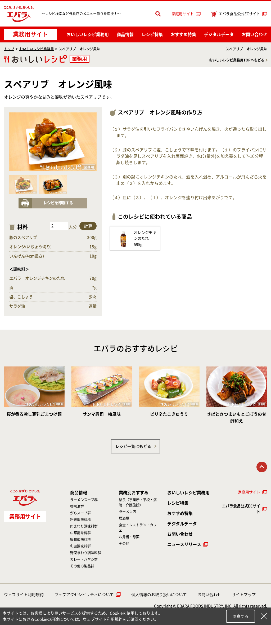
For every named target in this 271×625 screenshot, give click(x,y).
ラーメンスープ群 (84, 499)
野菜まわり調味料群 (85, 552)
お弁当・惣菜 (129, 537)
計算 (88, 226)
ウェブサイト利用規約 (24, 595)
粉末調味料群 (80, 519)
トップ (9, 49)
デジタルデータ (219, 34)
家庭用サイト (182, 14)
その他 (124, 543)
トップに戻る (261, 467)
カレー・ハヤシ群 (84, 559)
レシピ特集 (152, 34)
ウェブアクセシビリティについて (84, 595)
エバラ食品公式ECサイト (239, 14)
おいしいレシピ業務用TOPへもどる (236, 60)
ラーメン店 (127, 511)
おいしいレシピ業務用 (36, 49)
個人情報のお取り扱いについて (159, 595)
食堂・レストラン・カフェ (138, 527)
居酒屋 (124, 518)
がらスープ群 (80, 513)
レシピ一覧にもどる (133, 446)
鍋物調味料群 (80, 539)
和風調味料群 (80, 546)
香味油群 (77, 506)
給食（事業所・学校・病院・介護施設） (138, 502)
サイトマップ (244, 595)
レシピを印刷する (58, 203)
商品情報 (125, 34)
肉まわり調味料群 (84, 526)
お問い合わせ (254, 34)
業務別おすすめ (133, 493)
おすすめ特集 (183, 34)
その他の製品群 (82, 566)
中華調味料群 (80, 533)
